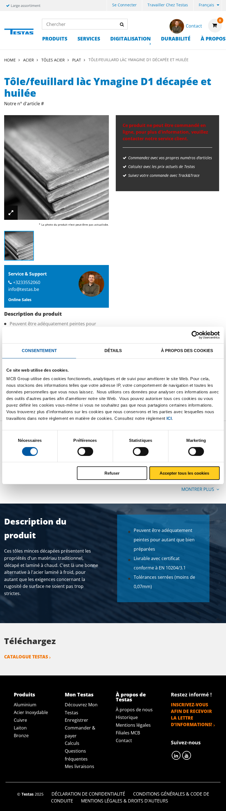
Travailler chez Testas (167, 4)
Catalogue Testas (26, 657)
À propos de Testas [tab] (131, 697)
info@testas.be (23, 289)
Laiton (20, 728)
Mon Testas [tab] (79, 694)
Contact (124, 740)
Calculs (72, 743)
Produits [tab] (24, 694)
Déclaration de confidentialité (88, 794)
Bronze (21, 735)
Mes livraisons (79, 766)
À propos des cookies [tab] (187, 350)
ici (169, 418)
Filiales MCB (128, 733)
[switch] (85, 451)
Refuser (112, 473)
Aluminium (25, 705)
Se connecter (124, 4)
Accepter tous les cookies (184, 473)
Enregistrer (76, 720)
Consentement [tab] (39, 350)
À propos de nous (134, 710)
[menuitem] (124, 5)
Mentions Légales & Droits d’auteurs (124, 801)
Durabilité (175, 38)
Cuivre (20, 720)
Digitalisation (130, 38)
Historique (127, 717)
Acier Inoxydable (31, 712)
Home (10, 60)
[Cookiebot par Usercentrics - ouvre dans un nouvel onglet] (195, 335)
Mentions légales (133, 725)
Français (206, 4)
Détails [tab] (113, 350)
